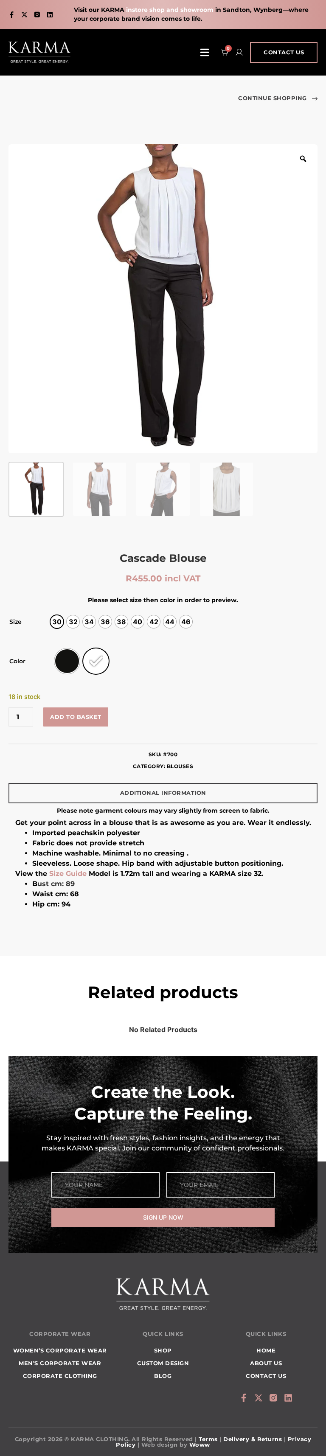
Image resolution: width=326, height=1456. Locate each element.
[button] (204, 52)
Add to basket (75, 716)
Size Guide (68, 874)
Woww (199, 1444)
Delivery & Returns (252, 1439)
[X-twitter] (24, 14)
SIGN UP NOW (163, 1217)
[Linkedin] (50, 14)
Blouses (180, 766)
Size (15, 622)
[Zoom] (303, 158)
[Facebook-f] (11, 14)
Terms (208, 1439)
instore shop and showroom (170, 10)
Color (17, 661)
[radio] (57, 621)
